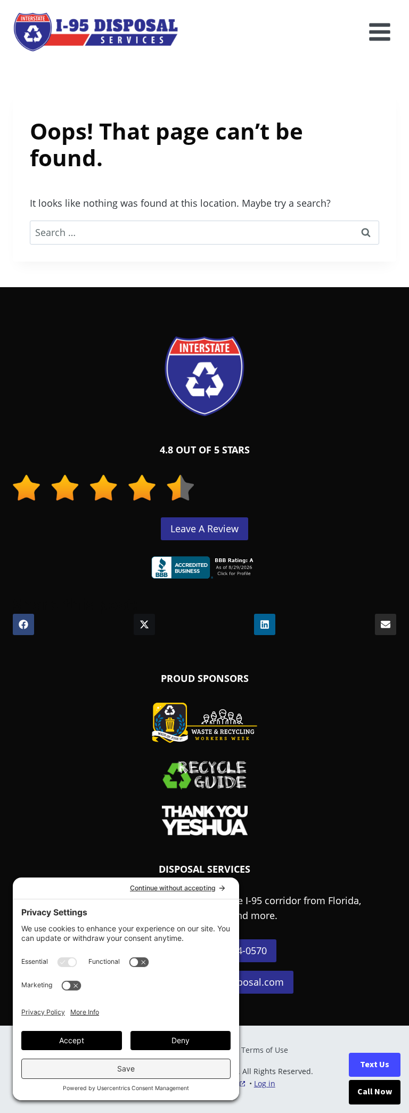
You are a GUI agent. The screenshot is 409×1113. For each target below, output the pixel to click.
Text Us (374, 1064)
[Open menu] (379, 32)
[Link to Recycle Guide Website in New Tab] (205, 775)
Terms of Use (264, 1050)
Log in (264, 1083)
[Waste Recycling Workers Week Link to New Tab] (204, 723)
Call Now (374, 1092)
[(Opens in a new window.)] (204, 567)
